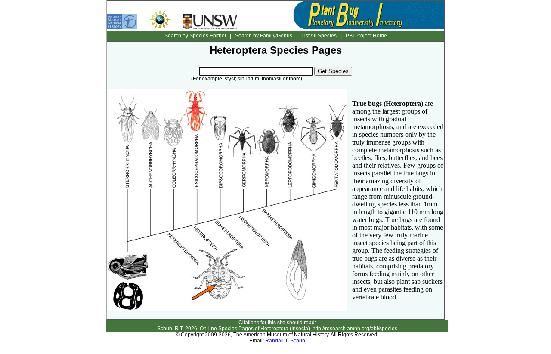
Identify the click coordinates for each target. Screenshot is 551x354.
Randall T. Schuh (285, 341)
